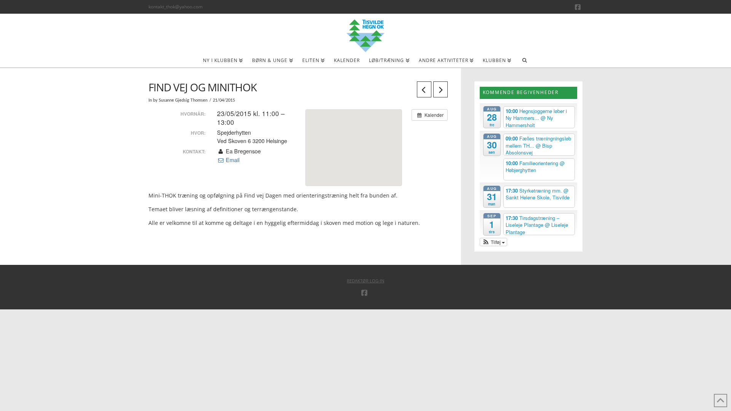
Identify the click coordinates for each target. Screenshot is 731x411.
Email (231, 160)
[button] (493, 242)
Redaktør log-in (365, 281)
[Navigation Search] (524, 62)
